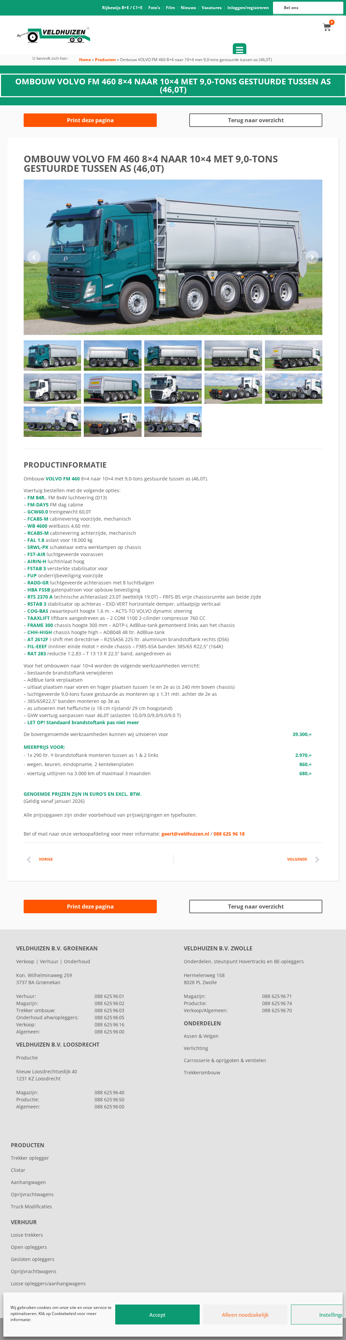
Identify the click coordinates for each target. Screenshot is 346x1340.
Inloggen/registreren (248, 7)
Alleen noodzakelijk (245, 1314)
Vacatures (212, 7)
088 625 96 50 (109, 1099)
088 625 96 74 (277, 1003)
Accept (157, 1314)
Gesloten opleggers (32, 1259)
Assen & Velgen (201, 1036)
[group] (173, 257)
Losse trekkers (27, 1235)
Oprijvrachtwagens (32, 1194)
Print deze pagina (90, 120)
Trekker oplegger (30, 1158)
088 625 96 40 (109, 1092)
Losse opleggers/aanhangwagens (48, 1283)
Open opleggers (29, 1247)
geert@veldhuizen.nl (185, 834)
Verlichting (196, 1048)
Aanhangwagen (28, 1182)
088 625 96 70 (277, 1010)
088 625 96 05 (109, 1017)
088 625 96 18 (229, 834)
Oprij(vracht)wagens (33, 1271)
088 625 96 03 (109, 1010)
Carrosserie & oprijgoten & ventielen (225, 1060)
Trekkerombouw (202, 1072)
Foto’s (154, 7)
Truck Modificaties (31, 1206)
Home (85, 59)
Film (170, 7)
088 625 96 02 (109, 1003)
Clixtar (18, 1170)
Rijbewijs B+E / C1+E (122, 7)
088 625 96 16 (109, 1024)
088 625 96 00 (109, 1031)
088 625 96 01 (109, 996)
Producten (105, 59)
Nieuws (188, 7)
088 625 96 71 (277, 996)
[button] (34, 257)
